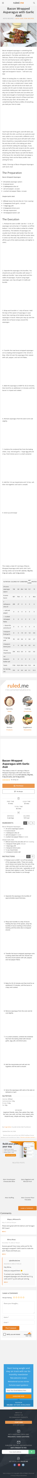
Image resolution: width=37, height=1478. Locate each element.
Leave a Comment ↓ (27, 1208)
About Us (18, 1413)
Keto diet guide (18, 1425)
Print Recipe (19, 786)
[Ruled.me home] (18, 3)
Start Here (19, 1422)
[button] (3, 780)
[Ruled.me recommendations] (18, 691)
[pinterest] (18, 1465)
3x (33, 823)
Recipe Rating (7, 1298)
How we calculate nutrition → (28, 1137)
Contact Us (18, 1415)
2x (29, 823)
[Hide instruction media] (32, 856)
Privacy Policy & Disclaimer (19, 1475)
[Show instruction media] (28, 856)
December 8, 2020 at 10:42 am (12, 1264)
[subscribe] (32, 1452)
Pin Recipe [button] (19, 791)
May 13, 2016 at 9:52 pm (9, 1222)
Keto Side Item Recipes (24, 18)
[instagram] (23, 1465)
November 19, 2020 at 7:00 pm (11, 1243)
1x (25, 823)
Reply (4, 1231)
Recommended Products (18, 1417)
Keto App (18, 1420)
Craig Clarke (7, 1127)
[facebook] (14, 1465)
